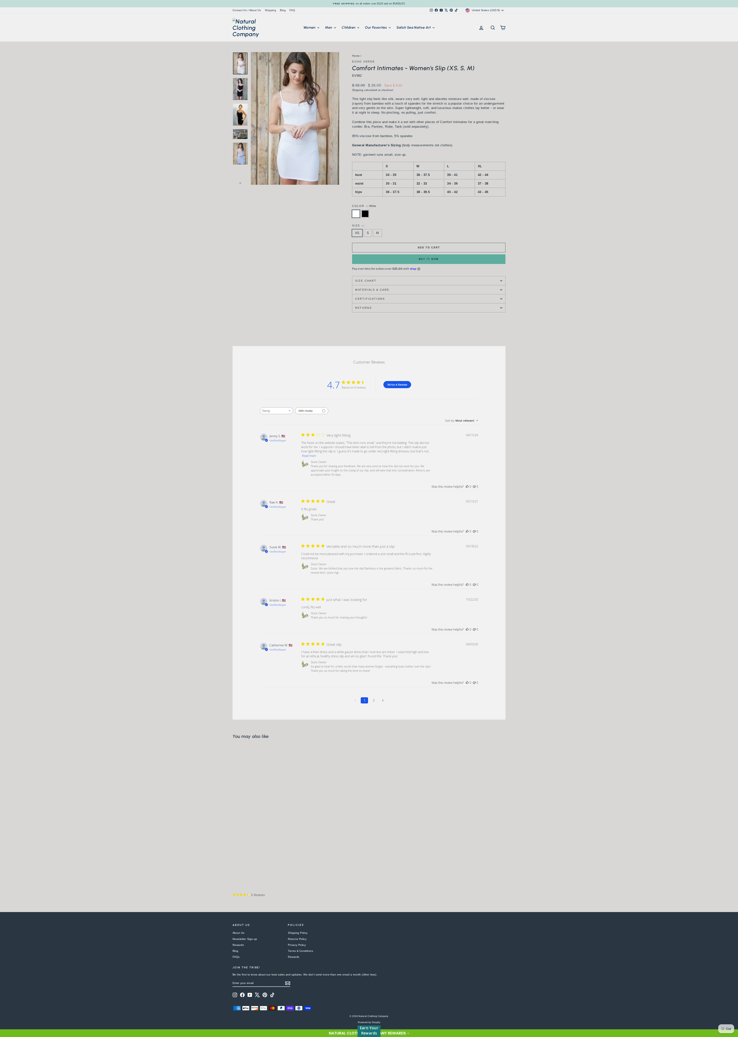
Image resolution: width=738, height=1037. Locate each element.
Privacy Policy (297, 944)
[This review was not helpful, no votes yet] (474, 486)
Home (356, 55)
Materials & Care (372, 289)
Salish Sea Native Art (414, 27)
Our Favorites (376, 27)
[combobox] (276, 410)
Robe (389, 126)
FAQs (236, 956)
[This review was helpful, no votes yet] (467, 486)
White (356, 214)
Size (358, 225)
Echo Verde (363, 61)
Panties (377, 126)
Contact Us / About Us (247, 10)
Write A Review (397, 384)
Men (329, 27)
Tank (398, 126)
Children (349, 27)
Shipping (270, 10)
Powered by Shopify (369, 1022)
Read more (309, 456)
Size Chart (365, 280)
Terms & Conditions (300, 950)
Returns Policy (297, 938)
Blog (283, 10)
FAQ (292, 10)
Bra (366, 126)
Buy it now (429, 259)
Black (365, 214)
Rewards (238, 944)
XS (357, 233)
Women (310, 27)
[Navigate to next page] (382, 700)
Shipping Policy (298, 932)
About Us (238, 932)
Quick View (265, 842)
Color (364, 205)
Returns (363, 307)
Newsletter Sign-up (245, 938)
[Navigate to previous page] (355, 700)
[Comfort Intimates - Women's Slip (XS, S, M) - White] (235, 869)
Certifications (370, 298)
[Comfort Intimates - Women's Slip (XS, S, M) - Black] (240, 869)
